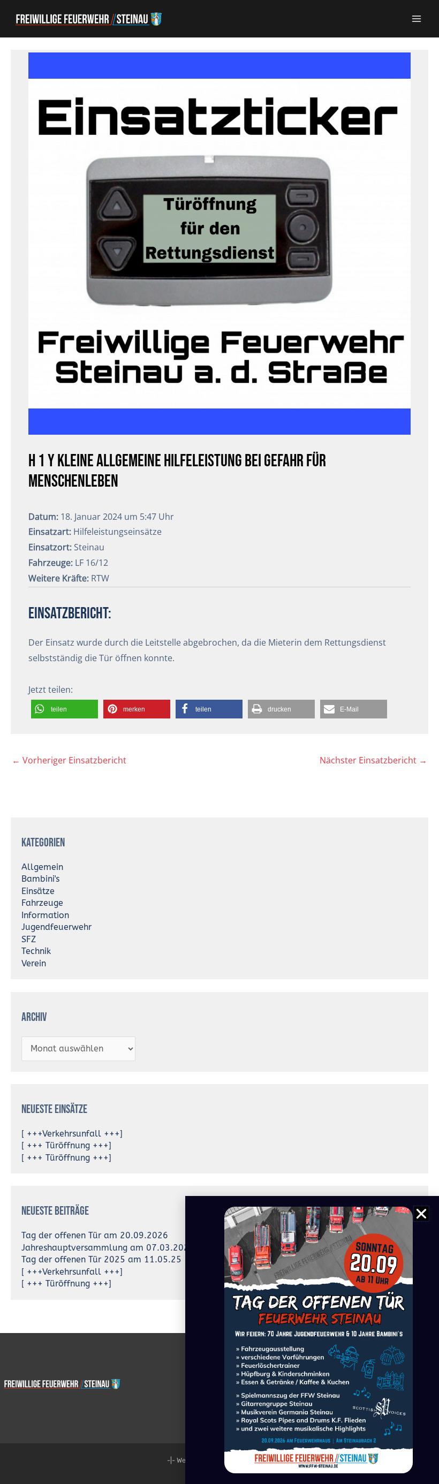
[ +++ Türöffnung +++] (66, 1145)
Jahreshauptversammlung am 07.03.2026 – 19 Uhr (126, 1248)
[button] (64, 709)
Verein (33, 963)
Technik (36, 951)
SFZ (28, 939)
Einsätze (38, 891)
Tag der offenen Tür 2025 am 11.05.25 (101, 1260)
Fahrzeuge (42, 903)
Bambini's (40, 879)
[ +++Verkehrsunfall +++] (72, 1134)
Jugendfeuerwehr (56, 927)
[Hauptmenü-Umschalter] (416, 18)
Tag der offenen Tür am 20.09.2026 (94, 1235)
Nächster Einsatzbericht (373, 760)
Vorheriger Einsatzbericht (69, 760)
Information (45, 915)
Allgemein (42, 867)
